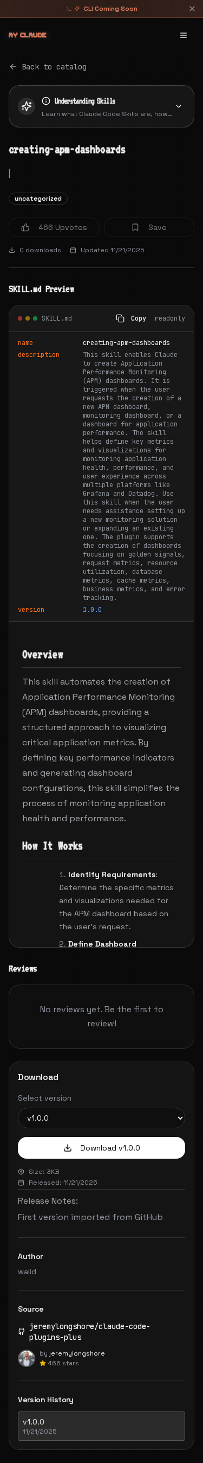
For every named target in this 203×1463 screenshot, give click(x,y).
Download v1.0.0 (110, 1148)
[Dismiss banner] (192, 8)
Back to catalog (54, 67)
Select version (44, 1098)
